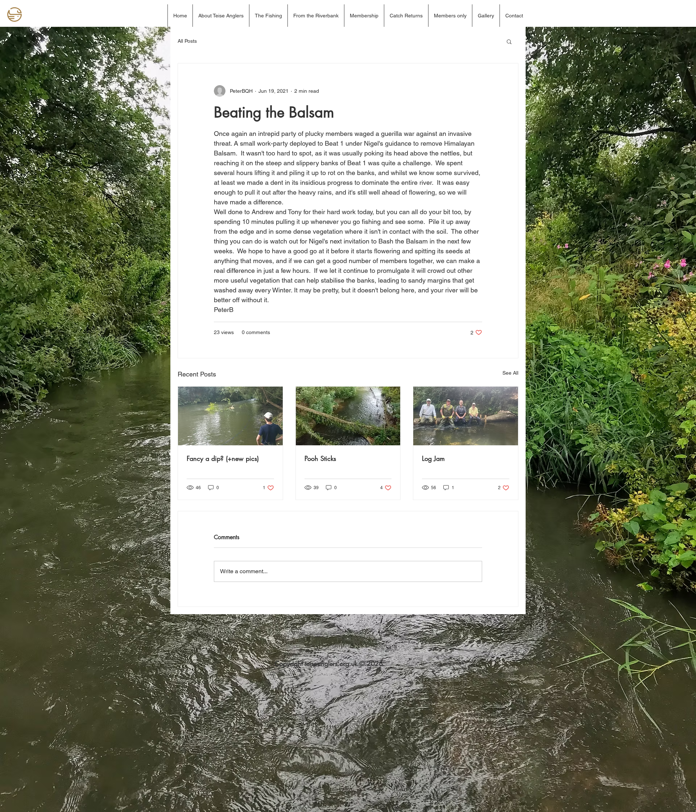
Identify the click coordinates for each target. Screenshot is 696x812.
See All (510, 373)
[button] (509, 41)
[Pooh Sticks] (348, 416)
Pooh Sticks (320, 458)
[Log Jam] (465, 416)
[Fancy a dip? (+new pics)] (230, 416)
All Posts (187, 41)
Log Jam (433, 458)
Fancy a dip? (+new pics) (223, 458)
